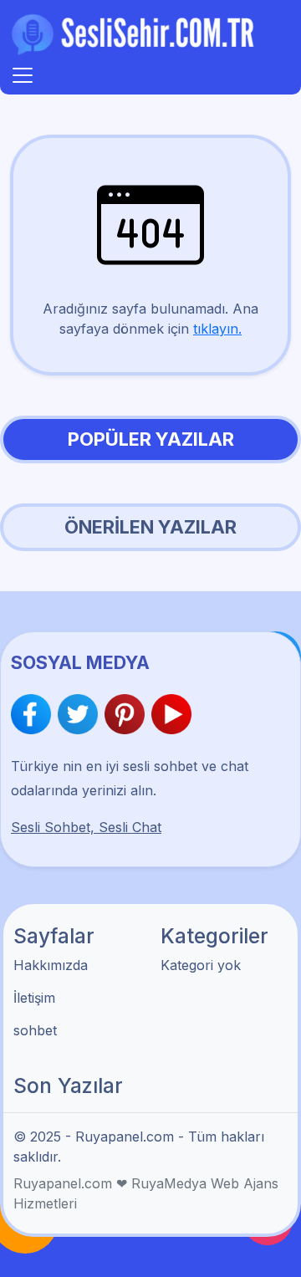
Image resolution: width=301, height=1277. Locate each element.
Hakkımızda (50, 965)
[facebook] (34, 714)
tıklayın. (217, 328)
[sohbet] (135, 33)
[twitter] (81, 714)
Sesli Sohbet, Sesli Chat (86, 827)
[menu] (22, 75)
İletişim (34, 997)
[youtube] (171, 714)
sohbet (35, 1030)
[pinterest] (128, 714)
